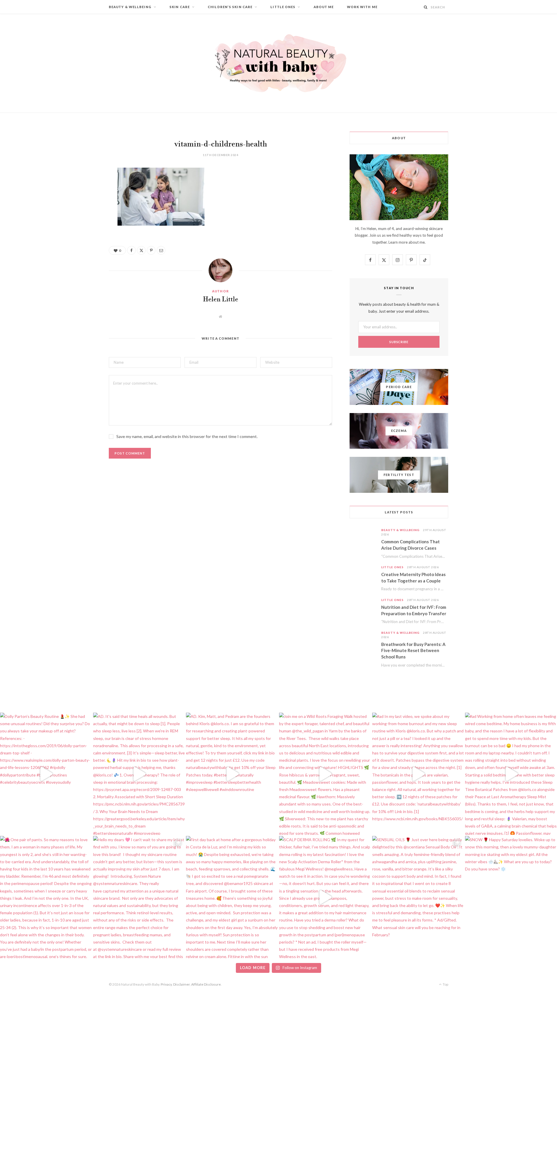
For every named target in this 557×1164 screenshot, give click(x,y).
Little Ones (282, 7)
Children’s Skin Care (230, 7)
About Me (324, 7)
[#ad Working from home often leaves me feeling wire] (511, 774)
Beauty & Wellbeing (130, 7)
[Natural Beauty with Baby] (278, 63)
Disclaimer (181, 984)
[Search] (426, 7)
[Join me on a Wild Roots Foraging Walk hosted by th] (325, 774)
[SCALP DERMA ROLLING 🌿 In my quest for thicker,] (325, 897)
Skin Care (179, 7)
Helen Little (220, 300)
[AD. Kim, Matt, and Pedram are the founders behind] (232, 774)
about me (416, 242)
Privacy (166, 984)
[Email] (80, 234)
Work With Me (362, 7)
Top (445, 984)
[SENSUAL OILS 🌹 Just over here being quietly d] (418, 897)
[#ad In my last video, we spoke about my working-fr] (418, 774)
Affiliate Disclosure (206, 984)
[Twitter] (80, 204)
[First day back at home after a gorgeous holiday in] (232, 897)
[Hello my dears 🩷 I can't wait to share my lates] (139, 897)
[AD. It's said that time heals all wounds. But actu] (139, 774)
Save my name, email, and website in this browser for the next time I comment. (187, 436)
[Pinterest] (80, 219)
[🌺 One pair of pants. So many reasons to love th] (46, 897)
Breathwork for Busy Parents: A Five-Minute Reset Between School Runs (413, 651)
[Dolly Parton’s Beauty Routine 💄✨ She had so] (46, 774)
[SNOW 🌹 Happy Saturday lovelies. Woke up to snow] (511, 897)
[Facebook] (80, 189)
